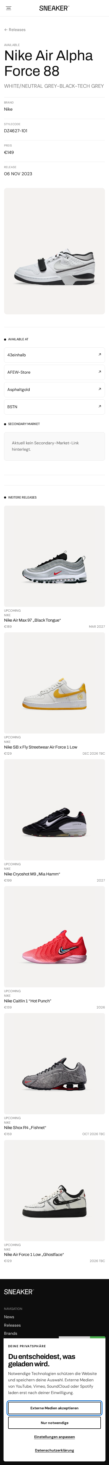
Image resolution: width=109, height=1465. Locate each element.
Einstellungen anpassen (54, 1436)
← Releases (15, 29)
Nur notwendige (54, 1422)
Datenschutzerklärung (54, 1450)
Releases (12, 1325)
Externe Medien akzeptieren (54, 1408)
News (9, 1317)
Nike (8, 109)
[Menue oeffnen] (8, 8)
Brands (10, 1333)
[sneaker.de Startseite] (54, 8)
